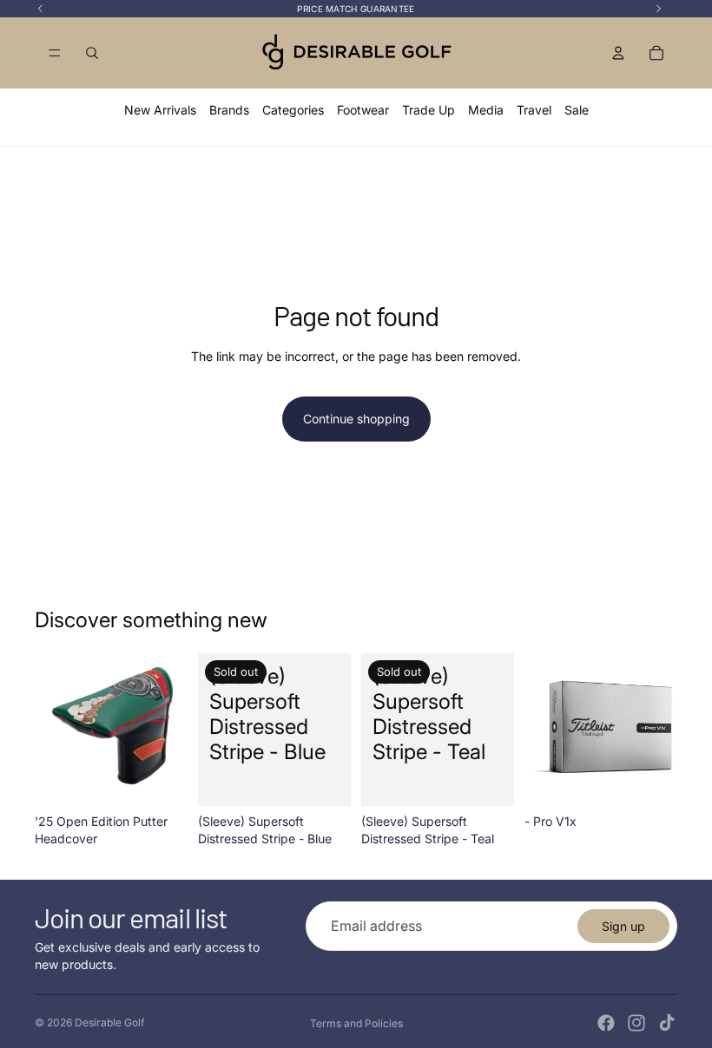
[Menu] (55, 53)
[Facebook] (606, 1022)
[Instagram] (636, 1022)
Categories (293, 109)
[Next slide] (168, 730)
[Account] (618, 53)
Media (486, 109)
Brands (229, 109)
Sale (576, 109)
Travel (534, 109)
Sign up (623, 926)
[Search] (92, 53)
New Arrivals (160, 109)
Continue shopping (356, 418)
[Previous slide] (54, 730)
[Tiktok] (666, 1022)
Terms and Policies (356, 1023)
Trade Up (428, 109)
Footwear (363, 109)
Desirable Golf (109, 1022)
